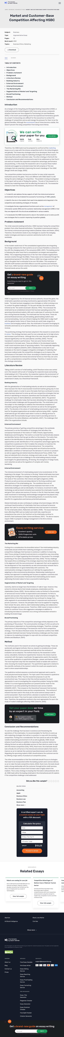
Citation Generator (26, 1016)
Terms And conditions (24, 290)
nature (8, 334)
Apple (18, 793)
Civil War (35, 921)
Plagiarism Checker (26, 1000)
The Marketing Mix (13, 89)
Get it (30, 288)
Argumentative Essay (20, 35)
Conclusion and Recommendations (19, 99)
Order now (51, 532)
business (8, 323)
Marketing (27, 44)
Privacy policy (44, 1033)
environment (30, 122)
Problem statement (14, 73)
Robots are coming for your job (17, 880)
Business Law (21, 799)
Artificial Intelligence (11, 921)
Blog (6, 965)
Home (6, 9)
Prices (6, 972)
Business (11, 9)
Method (9, 97)
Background (11, 75)
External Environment (15, 83)
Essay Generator (25, 1004)
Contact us (8, 969)
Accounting (20, 790)
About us (7, 962)
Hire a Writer (52, 136)
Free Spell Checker (26, 1013)
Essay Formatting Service (25, 986)
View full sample (18, 896)
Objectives (10, 70)
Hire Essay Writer (25, 965)
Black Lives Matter (38, 917)
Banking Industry (13, 81)
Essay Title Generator (23, 996)
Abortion (7, 917)
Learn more (50, 714)
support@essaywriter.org (43, 961)
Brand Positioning (13, 94)
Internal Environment (14, 86)
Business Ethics (20, 9)
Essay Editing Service (24, 970)
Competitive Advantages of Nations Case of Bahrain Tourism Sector (45, 883)
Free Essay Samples (26, 962)
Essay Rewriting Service (25, 975)
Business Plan (21, 802)
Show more (31, 930)
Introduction (11, 67)
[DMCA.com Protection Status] (9, 953)
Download (12, 50)
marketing (52, 148)
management (48, 206)
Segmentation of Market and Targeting (21, 91)
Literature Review (13, 78)
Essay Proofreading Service (26, 981)
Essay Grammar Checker (25, 1008)
